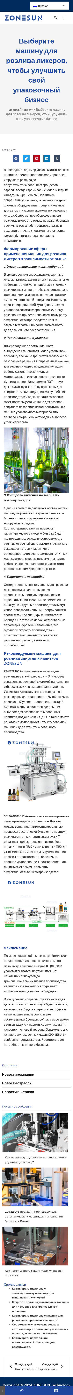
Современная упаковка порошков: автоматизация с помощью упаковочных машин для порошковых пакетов (40, 1329)
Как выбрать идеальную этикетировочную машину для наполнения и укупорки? (33, 1293)
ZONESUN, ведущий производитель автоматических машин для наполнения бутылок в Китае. (34, 1216)
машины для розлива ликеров (25, 965)
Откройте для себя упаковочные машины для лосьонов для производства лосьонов (40, 1306)
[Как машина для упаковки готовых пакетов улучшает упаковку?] (35, 1132)
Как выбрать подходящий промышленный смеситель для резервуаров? (33, 1342)
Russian (42, 6)
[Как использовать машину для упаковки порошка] (35, 1246)
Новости (27, 109)
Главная (13, 109)
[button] (16, 158)
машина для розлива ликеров (45, 200)
